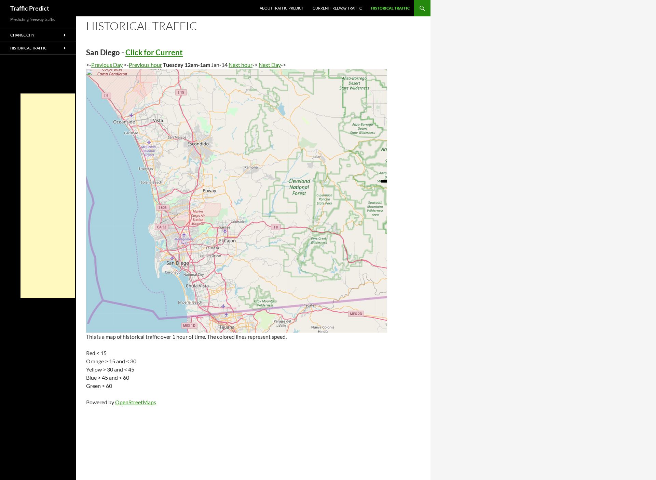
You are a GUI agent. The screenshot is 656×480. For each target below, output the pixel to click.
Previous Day (107, 64)
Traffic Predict (29, 8)
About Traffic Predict (282, 8)
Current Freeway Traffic (337, 8)
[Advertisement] (47, 195)
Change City (22, 35)
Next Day (270, 64)
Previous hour (145, 64)
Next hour (240, 64)
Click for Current (154, 52)
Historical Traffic (390, 8)
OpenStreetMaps (135, 402)
